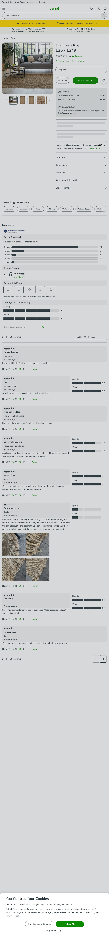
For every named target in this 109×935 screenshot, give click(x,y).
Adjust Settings (54, 930)
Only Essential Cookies (39, 924)
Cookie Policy (89, 912)
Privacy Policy (12, 915)
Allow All (70, 924)
